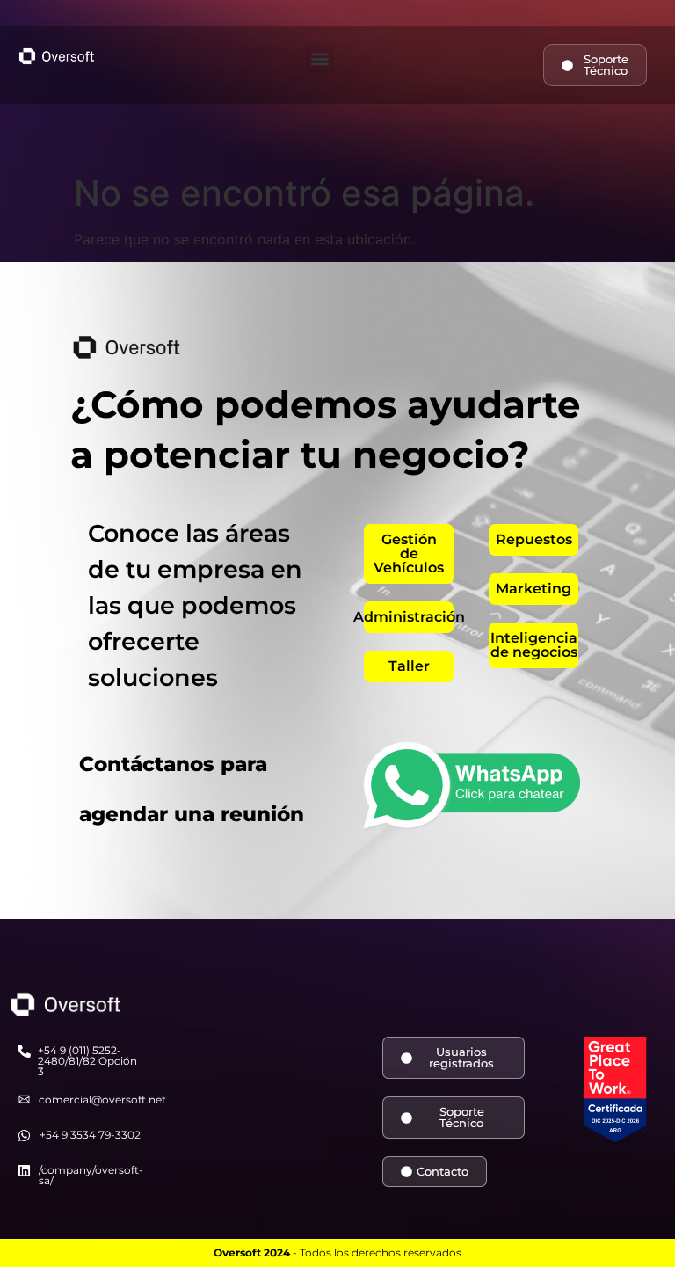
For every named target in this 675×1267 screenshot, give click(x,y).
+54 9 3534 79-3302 (90, 1134)
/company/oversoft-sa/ (91, 1175)
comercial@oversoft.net (102, 1099)
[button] (319, 58)
